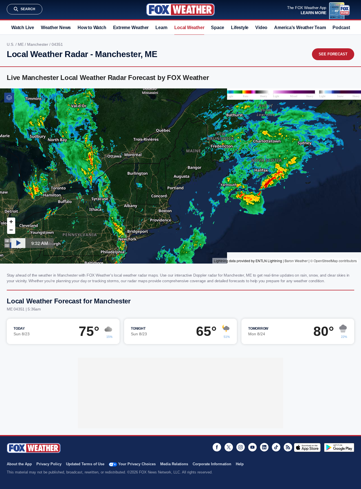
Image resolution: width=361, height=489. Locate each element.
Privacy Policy (48, 464)
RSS (288, 447)
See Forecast (333, 54)
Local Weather (189, 27)
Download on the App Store (307, 447)
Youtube (252, 447)
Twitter (228, 447)
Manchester (38, 44)
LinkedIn (264, 447)
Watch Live (22, 27)
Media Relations (174, 464)
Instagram (240, 447)
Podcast (341, 27)
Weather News (56, 27)
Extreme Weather (131, 27)
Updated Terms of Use (85, 464)
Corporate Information (212, 464)
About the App (19, 464)
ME (21, 44)
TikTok (276, 447)
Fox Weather (180, 9)
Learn (161, 27)
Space (217, 27)
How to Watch (92, 27)
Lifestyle (239, 27)
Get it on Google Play (339, 447)
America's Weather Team (300, 27)
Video (261, 27)
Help (240, 464)
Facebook (217, 447)
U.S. (11, 44)
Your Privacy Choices (137, 464)
